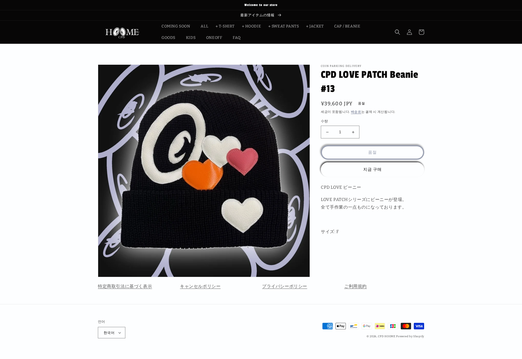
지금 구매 (372, 169)
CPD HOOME (386, 336)
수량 (324, 121)
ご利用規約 (355, 286)
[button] (397, 32)
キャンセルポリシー (200, 286)
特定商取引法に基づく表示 (125, 286)
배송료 (356, 112)
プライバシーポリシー (284, 286)
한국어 (109, 333)
